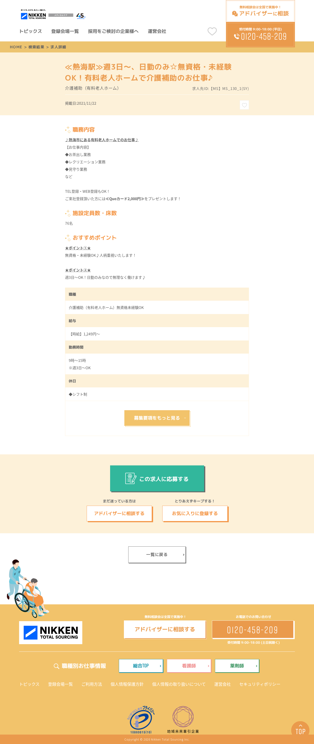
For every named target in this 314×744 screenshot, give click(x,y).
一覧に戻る (157, 554)
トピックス (30, 31)
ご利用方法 (91, 684)
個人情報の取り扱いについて (179, 684)
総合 (141, 665)
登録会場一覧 (65, 31)
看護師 (189, 665)
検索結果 (36, 46)
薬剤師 (237, 665)
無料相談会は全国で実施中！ (264, 11)
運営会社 (157, 31)
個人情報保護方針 (127, 684)
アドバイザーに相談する (119, 513)
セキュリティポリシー (259, 684)
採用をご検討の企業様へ (113, 31)
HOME (16, 46)
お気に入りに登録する (195, 513)
